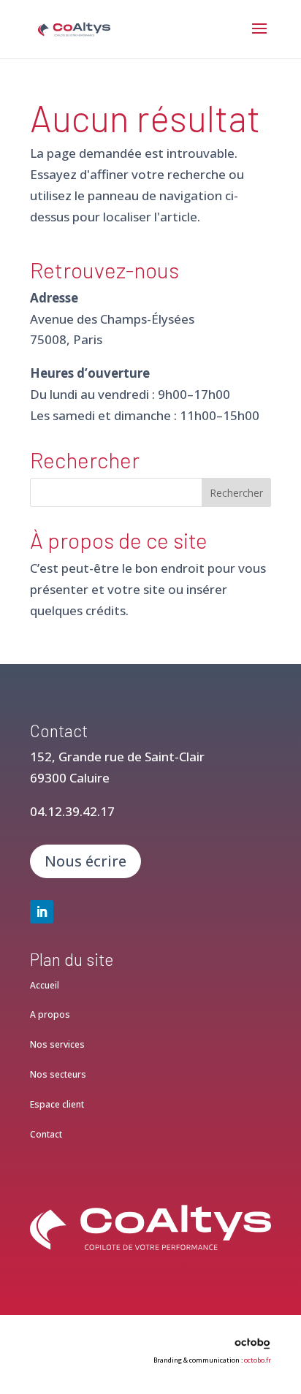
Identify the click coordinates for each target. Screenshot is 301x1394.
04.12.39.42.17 (72, 811)
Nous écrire (85, 861)
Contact (46, 1134)
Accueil (44, 985)
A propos (50, 1014)
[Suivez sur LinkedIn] (41, 911)
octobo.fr (257, 1360)
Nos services (57, 1044)
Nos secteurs (58, 1074)
